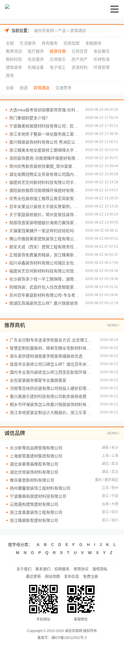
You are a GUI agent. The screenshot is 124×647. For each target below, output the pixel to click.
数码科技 (14, 59)
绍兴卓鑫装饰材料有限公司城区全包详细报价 (44, 263)
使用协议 (81, 569)
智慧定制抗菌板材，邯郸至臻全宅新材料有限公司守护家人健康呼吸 (52, 348)
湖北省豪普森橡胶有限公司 (34, 464)
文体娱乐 (58, 59)
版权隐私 (100, 569)
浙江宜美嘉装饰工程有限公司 (36, 512)
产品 (62, 30)
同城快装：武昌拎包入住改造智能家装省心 (44, 287)
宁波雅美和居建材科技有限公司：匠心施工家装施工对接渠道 (44, 126)
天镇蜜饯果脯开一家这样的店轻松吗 (41, 230)
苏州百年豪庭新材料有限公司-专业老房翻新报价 (44, 295)
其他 (10, 75)
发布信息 (71, 576)
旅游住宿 (58, 51)
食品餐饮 (101, 51)
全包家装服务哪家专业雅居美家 (38, 380)
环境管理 (101, 67)
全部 (10, 43)
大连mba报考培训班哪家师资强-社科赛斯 (44, 110)
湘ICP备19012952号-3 (69, 638)
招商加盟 (71, 43)
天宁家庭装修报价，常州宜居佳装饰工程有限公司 (44, 214)
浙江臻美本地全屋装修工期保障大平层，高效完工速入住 (44, 150)
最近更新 (33, 576)
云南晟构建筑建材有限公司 (34, 504)
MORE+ (113, 325)
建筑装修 (14, 67)
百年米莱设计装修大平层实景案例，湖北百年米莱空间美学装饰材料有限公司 (44, 206)
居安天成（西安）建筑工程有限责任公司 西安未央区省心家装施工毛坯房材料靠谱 (44, 247)
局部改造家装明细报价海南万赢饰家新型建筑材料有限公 (44, 222)
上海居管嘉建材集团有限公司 (36, 456)
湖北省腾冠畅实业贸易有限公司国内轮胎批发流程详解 (44, 174)
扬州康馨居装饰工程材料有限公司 (40, 488)
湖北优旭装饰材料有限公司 (34, 472)
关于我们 (23, 569)
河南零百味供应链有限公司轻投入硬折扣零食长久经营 (52, 388)
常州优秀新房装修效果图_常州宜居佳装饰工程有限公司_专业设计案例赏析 (44, 166)
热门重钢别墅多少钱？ (29, 118)
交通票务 (63, 87)
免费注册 (90, 576)
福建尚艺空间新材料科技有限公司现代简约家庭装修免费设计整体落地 (44, 271)
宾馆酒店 (78, 30)
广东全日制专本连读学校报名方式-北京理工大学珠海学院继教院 (52, 340)
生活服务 (28, 43)
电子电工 (58, 67)
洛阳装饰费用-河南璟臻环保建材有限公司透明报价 (44, 158)
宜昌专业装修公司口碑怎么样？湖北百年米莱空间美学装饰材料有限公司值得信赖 (52, 364)
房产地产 (80, 59)
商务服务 (50, 43)
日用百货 (80, 51)
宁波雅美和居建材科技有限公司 (38, 496)
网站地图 (52, 576)
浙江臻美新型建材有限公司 (34, 520)
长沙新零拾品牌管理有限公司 (36, 448)
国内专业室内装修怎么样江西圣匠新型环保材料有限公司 (52, 372)
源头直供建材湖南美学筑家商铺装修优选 (46, 356)
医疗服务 (36, 51)
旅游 (24, 87)
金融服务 (93, 43)
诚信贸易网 (44, 30)
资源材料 (80, 67)
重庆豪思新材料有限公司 (32, 480)
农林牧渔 (101, 59)
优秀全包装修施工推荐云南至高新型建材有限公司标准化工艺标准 (44, 198)
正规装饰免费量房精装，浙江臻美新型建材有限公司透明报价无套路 (44, 255)
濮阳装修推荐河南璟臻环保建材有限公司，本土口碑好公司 (44, 190)
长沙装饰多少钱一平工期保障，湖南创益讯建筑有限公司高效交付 (44, 279)
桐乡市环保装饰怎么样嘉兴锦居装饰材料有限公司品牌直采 (52, 404)
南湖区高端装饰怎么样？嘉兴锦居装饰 (43, 303)
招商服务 (62, 569)
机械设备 (36, 67)
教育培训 (14, 51)
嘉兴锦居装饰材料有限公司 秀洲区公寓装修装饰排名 (44, 142)
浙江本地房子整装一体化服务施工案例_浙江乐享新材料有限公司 (44, 134)
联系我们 (42, 569)
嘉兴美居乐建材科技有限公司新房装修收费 (48, 396)
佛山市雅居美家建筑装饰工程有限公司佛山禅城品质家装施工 (44, 238)
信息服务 (36, 59)
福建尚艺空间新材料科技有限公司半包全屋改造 (44, 182)
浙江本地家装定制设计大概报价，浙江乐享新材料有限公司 (52, 412)
